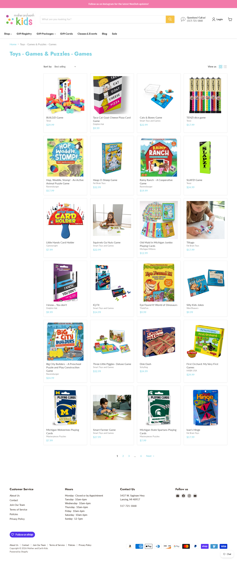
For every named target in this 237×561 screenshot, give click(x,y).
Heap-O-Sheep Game (105, 179)
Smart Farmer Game (104, 429)
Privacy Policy (17, 518)
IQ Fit (96, 304)
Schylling (144, 367)
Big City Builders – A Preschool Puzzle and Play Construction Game (63, 367)
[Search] (170, 19)
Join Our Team (17, 504)
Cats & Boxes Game (151, 117)
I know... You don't (56, 304)
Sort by (48, 66)
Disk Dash (145, 363)
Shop (7, 33)
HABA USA (192, 370)
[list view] (225, 66)
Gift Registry (24, 33)
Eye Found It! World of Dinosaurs (158, 304)
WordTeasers (192, 308)
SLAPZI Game (194, 179)
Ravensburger (52, 186)
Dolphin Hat (98, 124)
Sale (114, 33)
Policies (14, 514)
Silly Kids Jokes (195, 304)
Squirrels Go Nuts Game (106, 242)
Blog (104, 33)
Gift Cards (66, 33)
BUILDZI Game (54, 117)
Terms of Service (18, 509)
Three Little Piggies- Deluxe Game (112, 363)
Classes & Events (87, 33)
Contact (14, 500)
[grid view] (220, 66)
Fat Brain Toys (99, 183)
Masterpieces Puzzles (56, 436)
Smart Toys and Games (150, 120)
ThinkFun (144, 308)
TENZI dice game (196, 117)
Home (13, 44)
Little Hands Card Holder (60, 242)
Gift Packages (45, 33)
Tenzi (48, 120)
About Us (15, 495)
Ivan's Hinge (193, 429)
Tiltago (190, 242)
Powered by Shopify (19, 551)
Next (149, 455)
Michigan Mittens (148, 249)
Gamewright (52, 245)
